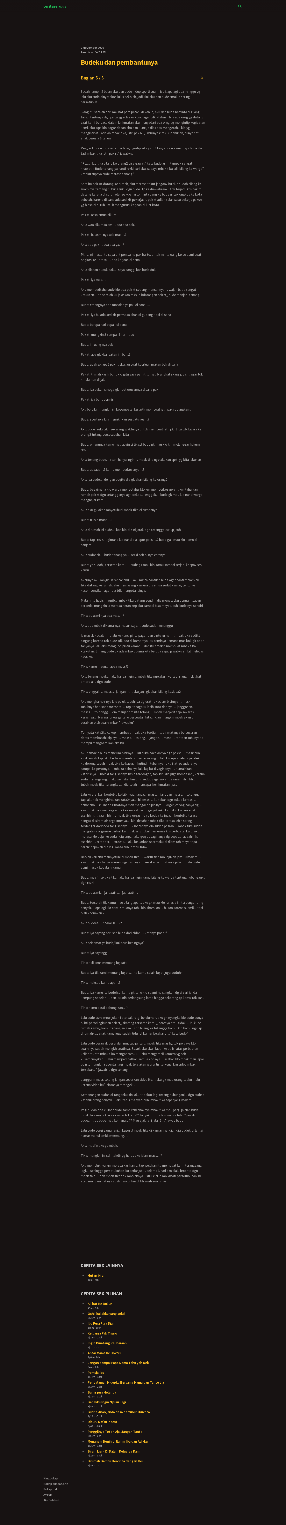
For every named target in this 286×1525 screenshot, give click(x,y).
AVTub (47, 1495)
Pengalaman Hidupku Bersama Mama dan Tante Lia (126, 1382)
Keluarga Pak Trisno (102, 1333)
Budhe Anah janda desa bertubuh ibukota (119, 1412)
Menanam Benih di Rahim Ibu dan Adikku (118, 1441)
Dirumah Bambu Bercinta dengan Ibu (115, 1461)
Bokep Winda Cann (55, 1484)
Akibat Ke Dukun (100, 1303)
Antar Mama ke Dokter (104, 1353)
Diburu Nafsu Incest (102, 1421)
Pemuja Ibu (96, 1372)
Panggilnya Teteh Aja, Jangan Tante (115, 1431)
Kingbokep (50, 1478)
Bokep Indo (51, 1489)
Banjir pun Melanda (102, 1392)
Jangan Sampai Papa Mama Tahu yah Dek (118, 1362)
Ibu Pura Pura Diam (101, 1323)
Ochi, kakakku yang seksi (106, 1313)
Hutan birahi (97, 1275)
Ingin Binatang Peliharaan (107, 1343)
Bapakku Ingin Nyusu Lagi (107, 1402)
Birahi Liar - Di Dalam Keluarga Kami (114, 1451)
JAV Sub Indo (51, 1500)
